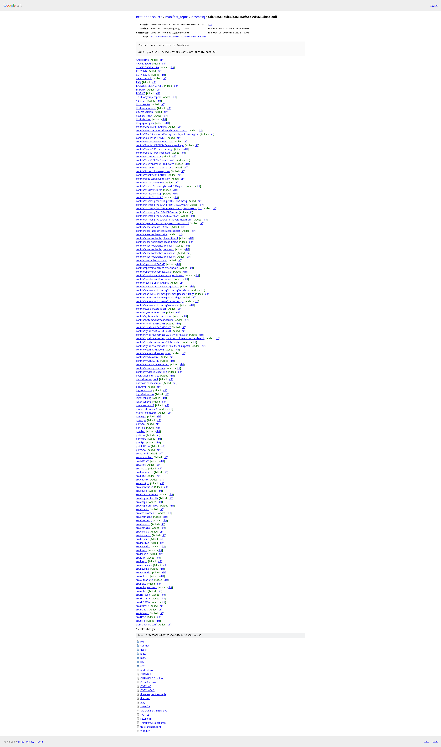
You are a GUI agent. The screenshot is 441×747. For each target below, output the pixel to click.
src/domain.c (143, 527)
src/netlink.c (142, 568)
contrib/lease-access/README (153, 227)
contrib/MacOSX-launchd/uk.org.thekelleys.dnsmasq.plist (167, 134)
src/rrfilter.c (142, 606)
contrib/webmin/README (150, 349)
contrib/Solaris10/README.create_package (160, 145)
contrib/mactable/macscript (151, 260)
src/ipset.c (141, 550)
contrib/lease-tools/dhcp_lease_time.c (157, 241)
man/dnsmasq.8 (145, 405)
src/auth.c (141, 468)
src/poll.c (141, 583)
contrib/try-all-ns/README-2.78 (153, 331)
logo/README (144, 390)
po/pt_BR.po (143, 446)
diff (161, 59)
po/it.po (140, 435)
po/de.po (141, 416)
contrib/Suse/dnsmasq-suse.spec (154, 167)
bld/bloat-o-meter (146, 108)
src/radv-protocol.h (146, 587)
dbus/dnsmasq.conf (147, 379)
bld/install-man (144, 115)
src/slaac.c (142, 609)
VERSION (141, 100)
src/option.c (142, 576)
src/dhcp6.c (142, 509)
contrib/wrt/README (147, 360)
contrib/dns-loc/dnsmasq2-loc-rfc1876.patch (160, 186)
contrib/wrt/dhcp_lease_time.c (152, 364)
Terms (39, 741)
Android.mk (142, 59)
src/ (142, 666)
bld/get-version (144, 111)
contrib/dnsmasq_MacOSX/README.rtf (157, 215)
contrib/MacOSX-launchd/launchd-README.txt (161, 130)
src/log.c (140, 557)
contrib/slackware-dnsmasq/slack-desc (157, 305)
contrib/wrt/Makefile (147, 357)
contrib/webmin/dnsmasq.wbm (153, 353)
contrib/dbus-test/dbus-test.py (153, 178)
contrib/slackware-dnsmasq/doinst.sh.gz (158, 297)
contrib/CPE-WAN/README (151, 126)
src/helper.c (142, 539)
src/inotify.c (142, 542)
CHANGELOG (143, 63)
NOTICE (140, 93)
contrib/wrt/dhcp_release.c (150, 368)
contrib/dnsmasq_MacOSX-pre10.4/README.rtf (162, 204)
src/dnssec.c (143, 524)
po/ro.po (141, 450)
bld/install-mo (143, 119)
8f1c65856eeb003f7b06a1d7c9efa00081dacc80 (178, 36)
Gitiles (20, 741)
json (435, 741)
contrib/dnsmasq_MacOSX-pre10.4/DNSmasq (161, 201)
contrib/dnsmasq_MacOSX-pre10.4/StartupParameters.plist (169, 208)
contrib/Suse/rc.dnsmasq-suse (153, 171)
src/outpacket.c (144, 579)
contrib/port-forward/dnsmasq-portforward (160, 275)
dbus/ (143, 649)
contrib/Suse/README (148, 156)
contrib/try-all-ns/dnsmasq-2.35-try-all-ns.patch (162, 334)
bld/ (142, 641)
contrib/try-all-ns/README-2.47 (153, 327)
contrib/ (144, 645)
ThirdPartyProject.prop (148, 97)
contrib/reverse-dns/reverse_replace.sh (157, 286)
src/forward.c (143, 535)
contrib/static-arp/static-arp (151, 308)
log (211, 24)
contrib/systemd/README (150, 312)
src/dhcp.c (141, 502)
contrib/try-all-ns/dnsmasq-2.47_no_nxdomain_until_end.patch (170, 338)
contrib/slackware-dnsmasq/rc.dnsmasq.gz (159, 301)
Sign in (434, 5)
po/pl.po (140, 442)
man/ (143, 657)
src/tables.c (142, 613)
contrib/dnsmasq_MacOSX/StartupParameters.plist (164, 219)
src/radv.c (141, 591)
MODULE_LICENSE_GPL (149, 85)
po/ (142, 661)
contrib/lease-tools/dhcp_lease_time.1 (157, 238)
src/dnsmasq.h (144, 520)
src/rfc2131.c (143, 598)
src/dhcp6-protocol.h (147, 505)
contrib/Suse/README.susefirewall (155, 160)
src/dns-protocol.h (146, 513)
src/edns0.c (142, 531)
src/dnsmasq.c (144, 516)
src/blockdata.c (144, 472)
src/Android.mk (144, 457)
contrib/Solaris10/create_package (154, 149)
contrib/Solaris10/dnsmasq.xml (153, 152)
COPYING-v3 (143, 74)
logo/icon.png (143, 397)
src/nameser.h (144, 565)
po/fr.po (140, 427)
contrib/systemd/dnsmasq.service (154, 320)
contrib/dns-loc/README (150, 182)
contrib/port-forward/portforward (154, 279)
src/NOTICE (142, 461)
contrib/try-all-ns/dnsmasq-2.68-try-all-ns (158, 342)
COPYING (141, 71)
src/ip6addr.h (143, 546)
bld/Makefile (143, 104)
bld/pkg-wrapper (145, 123)
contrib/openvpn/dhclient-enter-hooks (157, 267)
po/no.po (141, 438)
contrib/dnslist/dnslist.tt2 (149, 197)
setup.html (142, 453)
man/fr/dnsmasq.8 (146, 412)
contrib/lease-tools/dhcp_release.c (155, 249)
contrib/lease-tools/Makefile (151, 234)
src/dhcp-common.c (147, 494)
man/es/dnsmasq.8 (146, 409)
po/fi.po (140, 423)
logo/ (143, 653)
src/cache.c (142, 479)
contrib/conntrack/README (151, 175)
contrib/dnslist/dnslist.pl (149, 193)
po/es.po (141, 420)
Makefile (141, 89)
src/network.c (143, 572)
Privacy (30, 741)
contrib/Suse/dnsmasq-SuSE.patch (155, 164)
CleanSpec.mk (144, 78)
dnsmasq (198, 17)
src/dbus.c (141, 490)
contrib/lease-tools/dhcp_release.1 (155, 245)
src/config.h (142, 483)
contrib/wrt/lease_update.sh (151, 371)
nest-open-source (149, 17)
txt (426, 741)
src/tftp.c (141, 617)
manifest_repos (176, 17)
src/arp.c (141, 464)
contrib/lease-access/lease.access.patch (158, 230)
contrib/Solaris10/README (151, 137)
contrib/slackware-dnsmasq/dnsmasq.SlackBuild (162, 290)
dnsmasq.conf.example (149, 383)
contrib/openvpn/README (150, 264)
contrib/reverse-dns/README (152, 282)
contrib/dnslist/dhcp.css (149, 190)
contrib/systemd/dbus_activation (154, 316)
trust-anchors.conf (146, 624)
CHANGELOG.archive (147, 67)
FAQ (138, 82)
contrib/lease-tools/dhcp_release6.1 (156, 253)
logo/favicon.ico (145, 394)
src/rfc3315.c (143, 602)
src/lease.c (142, 553)
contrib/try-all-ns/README (150, 323)
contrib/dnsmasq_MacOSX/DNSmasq (157, 212)
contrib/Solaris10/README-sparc (154, 141)
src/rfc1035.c (143, 594)
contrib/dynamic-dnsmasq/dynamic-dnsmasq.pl (162, 223)
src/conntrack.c (144, 487)
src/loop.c (141, 561)
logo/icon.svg (143, 401)
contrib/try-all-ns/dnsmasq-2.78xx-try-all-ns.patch (163, 346)
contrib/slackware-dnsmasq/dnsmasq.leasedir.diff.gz (165, 293)
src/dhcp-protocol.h (147, 498)
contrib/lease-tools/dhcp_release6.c (156, 256)
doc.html (141, 386)
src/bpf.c (141, 476)
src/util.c (140, 620)
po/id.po (140, 431)
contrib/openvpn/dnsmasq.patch (154, 271)
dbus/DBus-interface (147, 375)
